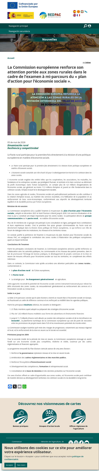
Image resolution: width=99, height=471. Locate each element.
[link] (9, 386)
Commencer (17, 442)
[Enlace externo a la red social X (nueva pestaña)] (71, 443)
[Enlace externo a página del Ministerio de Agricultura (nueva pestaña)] (21, 16)
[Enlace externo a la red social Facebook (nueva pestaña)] (81, 443)
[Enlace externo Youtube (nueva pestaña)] (87, 443)
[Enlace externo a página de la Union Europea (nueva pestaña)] (24, 6)
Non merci (21, 465)
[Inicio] (51, 16)
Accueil (10, 58)
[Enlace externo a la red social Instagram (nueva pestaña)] (76, 443)
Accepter (9, 465)
